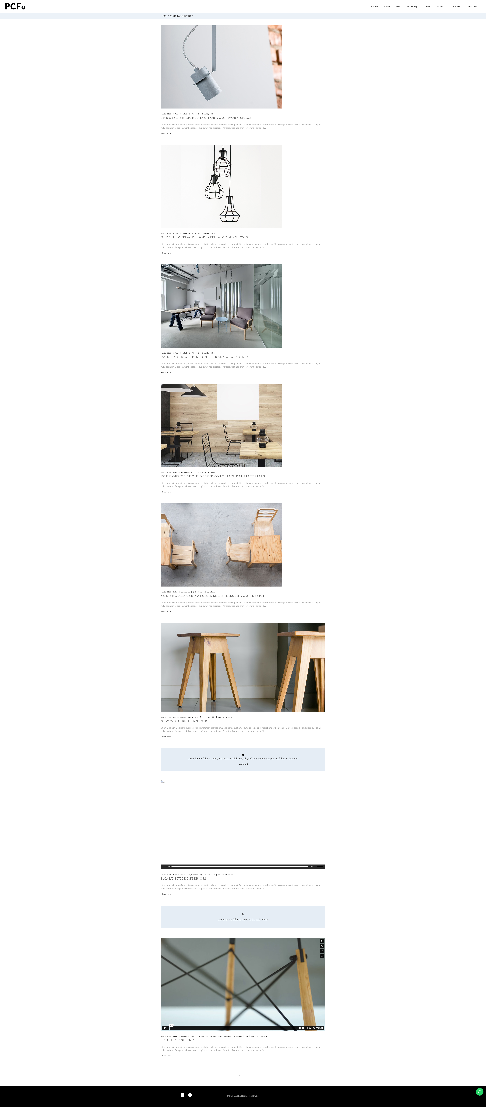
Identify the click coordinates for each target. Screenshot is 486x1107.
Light (208, 114)
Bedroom (176, 1036)
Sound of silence (179, 1040)
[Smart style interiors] (243, 824)
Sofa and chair (185, 717)
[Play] (163, 867)
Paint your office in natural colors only (205, 357)
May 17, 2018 (166, 1036)
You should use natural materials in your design (213, 596)
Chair (204, 114)
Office (175, 114)
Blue (199, 114)
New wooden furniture (185, 721)
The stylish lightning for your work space (206, 118)
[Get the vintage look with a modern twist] (221, 186)
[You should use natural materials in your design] (221, 545)
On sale (209, 1036)
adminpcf (186, 114)
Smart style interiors (184, 878)
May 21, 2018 (166, 114)
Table (213, 114)
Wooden (194, 717)
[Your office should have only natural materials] (221, 425)
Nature (176, 472)
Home (164, 16)
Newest (176, 717)
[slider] (320, 867)
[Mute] (315, 867)
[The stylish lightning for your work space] (221, 67)
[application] (243, 867)
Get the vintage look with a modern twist (205, 237)
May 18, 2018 (166, 717)
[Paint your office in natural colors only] (221, 306)
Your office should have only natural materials (213, 476)
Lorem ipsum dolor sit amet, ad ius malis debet (243, 919)
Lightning (194, 1036)
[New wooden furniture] (243, 667)
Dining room (186, 1036)
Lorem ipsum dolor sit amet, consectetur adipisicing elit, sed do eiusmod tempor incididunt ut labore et (243, 758)
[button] (479, 1092)
